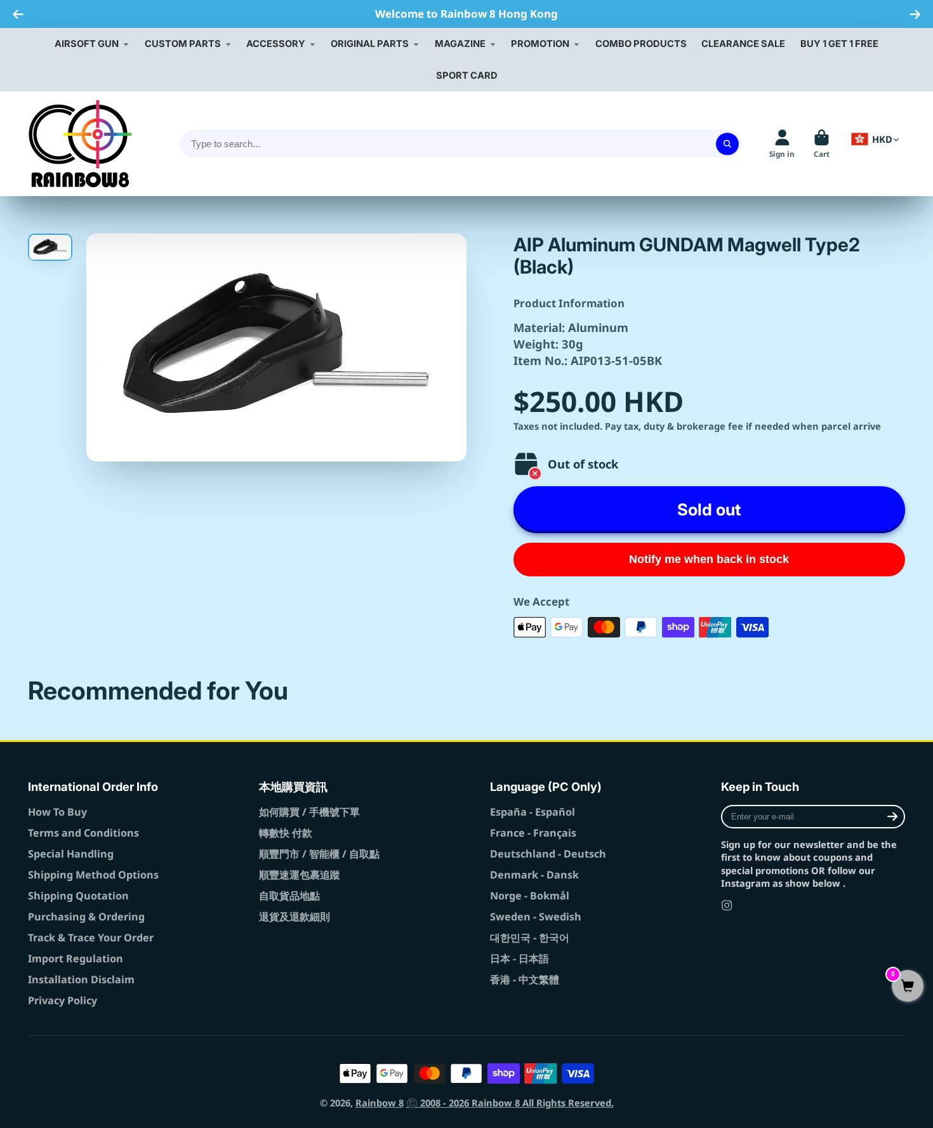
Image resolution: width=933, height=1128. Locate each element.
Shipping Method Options (93, 875)
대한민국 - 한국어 (529, 938)
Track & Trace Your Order (91, 938)
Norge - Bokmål (529, 896)
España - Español (532, 812)
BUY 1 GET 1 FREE (839, 44)
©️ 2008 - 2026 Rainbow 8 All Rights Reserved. (510, 1102)
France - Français (533, 833)
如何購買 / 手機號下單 (309, 812)
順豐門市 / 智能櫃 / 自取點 (319, 854)
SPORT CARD (467, 75)
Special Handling (71, 854)
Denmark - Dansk (534, 875)
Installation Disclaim (81, 979)
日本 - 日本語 (519, 958)
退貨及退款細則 (294, 917)
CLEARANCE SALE (743, 44)
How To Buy (57, 812)
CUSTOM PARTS (183, 44)
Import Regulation (75, 958)
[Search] (727, 144)
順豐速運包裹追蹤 (299, 875)
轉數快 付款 (285, 833)
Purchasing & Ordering (86, 917)
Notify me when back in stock (709, 559)
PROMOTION (540, 44)
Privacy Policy (62, 1000)
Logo (80, 143)
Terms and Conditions (83, 833)
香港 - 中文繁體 (524, 979)
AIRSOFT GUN (87, 44)
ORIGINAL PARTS (370, 44)
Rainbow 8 (379, 1102)
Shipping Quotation (78, 896)
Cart (822, 144)
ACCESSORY (275, 44)
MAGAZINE (460, 44)
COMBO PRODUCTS (641, 44)
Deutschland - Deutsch (548, 854)
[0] (907, 986)
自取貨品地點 (289, 896)
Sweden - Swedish (535, 917)
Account (782, 144)
